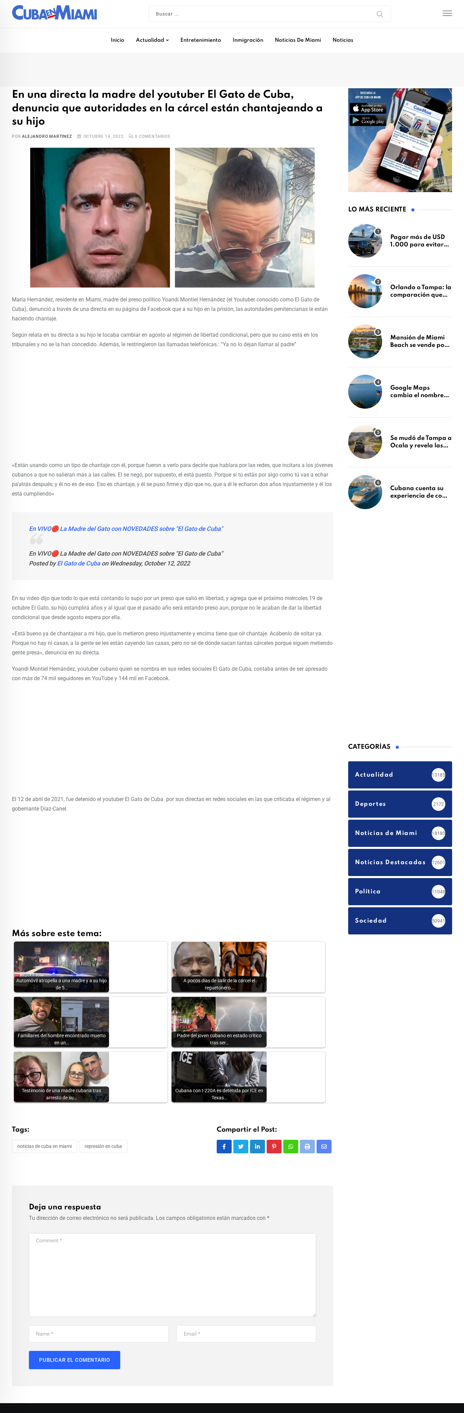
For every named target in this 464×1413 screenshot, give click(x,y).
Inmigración (248, 40)
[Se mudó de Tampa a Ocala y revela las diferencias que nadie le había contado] (365, 445)
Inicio (117, 40)
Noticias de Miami (298, 40)
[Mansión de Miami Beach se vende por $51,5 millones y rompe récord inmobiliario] (365, 345)
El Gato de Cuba (78, 551)
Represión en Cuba (103, 1134)
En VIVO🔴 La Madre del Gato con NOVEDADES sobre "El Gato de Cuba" (126, 516)
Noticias (343, 40)
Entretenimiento (200, 40)
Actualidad (150, 40)
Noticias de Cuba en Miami (44, 1134)
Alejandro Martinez (47, 124)
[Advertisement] (172, 391)
